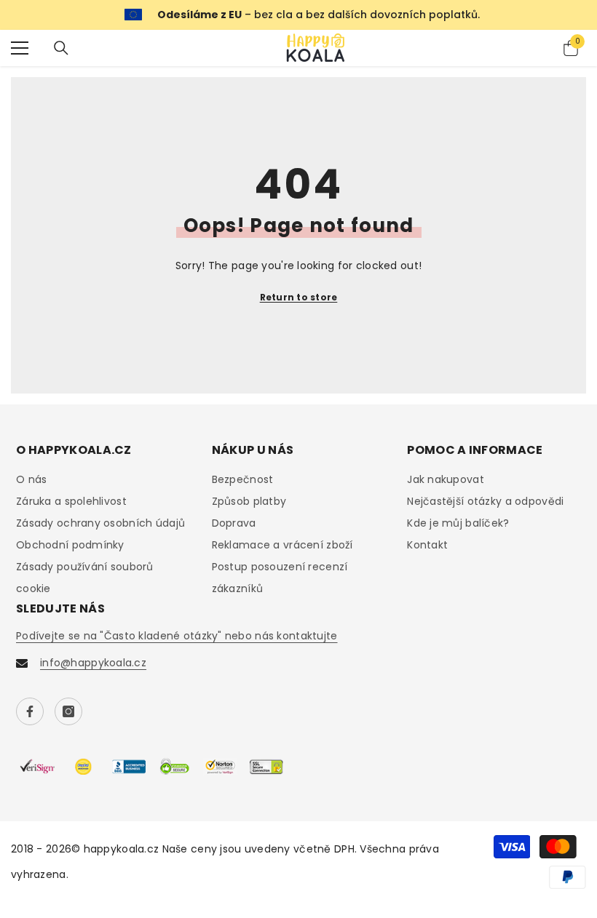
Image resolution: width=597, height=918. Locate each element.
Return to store (299, 297)
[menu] (19, 48)
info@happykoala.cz (93, 662)
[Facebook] (30, 711)
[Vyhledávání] (61, 48)
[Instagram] (68, 711)
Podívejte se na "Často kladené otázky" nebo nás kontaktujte (177, 635)
